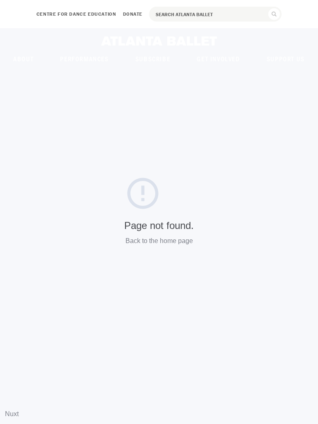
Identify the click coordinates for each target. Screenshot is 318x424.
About (23, 58)
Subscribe (152, 58)
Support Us (286, 58)
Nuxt (12, 413)
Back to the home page (159, 240)
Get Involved (218, 58)
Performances (84, 58)
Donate (133, 14)
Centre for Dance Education (76, 14)
